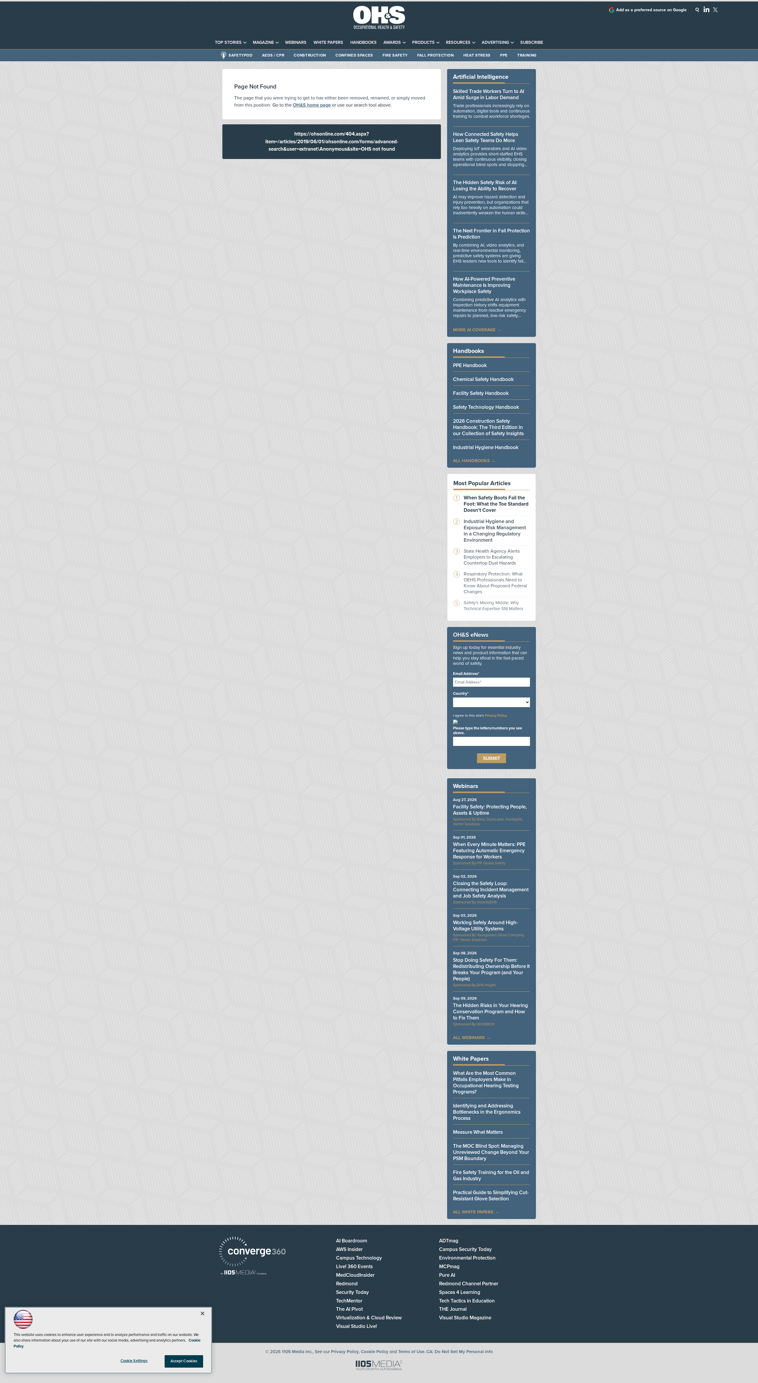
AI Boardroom (351, 1241)
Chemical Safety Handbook (483, 379)
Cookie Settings (134, 1360)
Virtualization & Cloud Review (369, 1318)
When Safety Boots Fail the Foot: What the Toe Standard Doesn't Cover (496, 504)
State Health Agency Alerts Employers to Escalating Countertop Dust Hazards (492, 557)
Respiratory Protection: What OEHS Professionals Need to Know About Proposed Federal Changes (495, 583)
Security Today (352, 1292)
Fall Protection (435, 55)
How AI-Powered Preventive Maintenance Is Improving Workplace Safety (484, 285)
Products (423, 42)
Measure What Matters (478, 1132)
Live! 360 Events (354, 1266)
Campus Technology (359, 1258)
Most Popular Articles (482, 483)
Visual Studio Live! (356, 1326)
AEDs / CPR (273, 55)
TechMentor (349, 1301)
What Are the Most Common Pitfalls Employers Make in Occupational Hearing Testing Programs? (486, 1082)
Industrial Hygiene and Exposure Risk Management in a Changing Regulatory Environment (495, 530)
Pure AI (447, 1275)
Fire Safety (395, 55)
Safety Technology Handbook (486, 407)
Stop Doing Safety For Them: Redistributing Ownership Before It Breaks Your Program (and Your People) (491, 969)
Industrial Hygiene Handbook (485, 447)
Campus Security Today (465, 1249)
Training (527, 55)
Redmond (347, 1284)
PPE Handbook (470, 365)
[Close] (202, 1313)
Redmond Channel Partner (468, 1284)
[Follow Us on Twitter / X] (715, 9)
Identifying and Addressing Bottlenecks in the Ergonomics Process (487, 1112)
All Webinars (469, 1037)
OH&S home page (312, 105)
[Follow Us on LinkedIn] (706, 9)
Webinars (295, 42)
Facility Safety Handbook (481, 393)
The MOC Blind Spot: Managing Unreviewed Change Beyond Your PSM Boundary (491, 1152)
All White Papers (473, 1212)
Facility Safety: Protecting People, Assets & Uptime (490, 810)
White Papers (328, 42)
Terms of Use (411, 1351)
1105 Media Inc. (297, 1351)
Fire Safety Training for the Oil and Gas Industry (491, 1175)
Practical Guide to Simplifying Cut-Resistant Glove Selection (491, 1195)
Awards (392, 42)
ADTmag (448, 1241)
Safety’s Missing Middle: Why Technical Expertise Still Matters (493, 605)
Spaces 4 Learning (459, 1292)
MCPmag (449, 1266)
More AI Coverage (474, 329)
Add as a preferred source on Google (651, 9)
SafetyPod (241, 55)
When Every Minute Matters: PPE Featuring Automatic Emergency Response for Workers (489, 850)
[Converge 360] (252, 1252)
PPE (504, 55)
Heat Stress (477, 55)
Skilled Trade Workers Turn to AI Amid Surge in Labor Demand (488, 94)
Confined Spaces (354, 55)
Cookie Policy (374, 1351)
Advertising (495, 42)
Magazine (263, 42)
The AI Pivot (349, 1309)
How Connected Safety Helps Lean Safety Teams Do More (485, 137)
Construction (310, 55)
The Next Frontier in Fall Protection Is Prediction (491, 234)
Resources (458, 42)
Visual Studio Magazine (465, 1318)
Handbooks (363, 42)
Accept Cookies (184, 1361)
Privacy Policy (496, 715)
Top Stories (228, 42)
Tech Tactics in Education (467, 1301)
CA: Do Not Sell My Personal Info (459, 1351)
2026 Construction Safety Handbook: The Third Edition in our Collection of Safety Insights (488, 427)
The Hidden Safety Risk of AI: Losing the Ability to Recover (485, 185)
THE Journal (453, 1309)
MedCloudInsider (355, 1275)
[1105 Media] (243, 1273)
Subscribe (531, 42)
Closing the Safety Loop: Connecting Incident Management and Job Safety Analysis (491, 889)
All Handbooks (471, 460)
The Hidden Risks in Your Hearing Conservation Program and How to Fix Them (490, 1011)
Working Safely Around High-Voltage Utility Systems (485, 925)
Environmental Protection (467, 1258)
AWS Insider (349, 1249)
